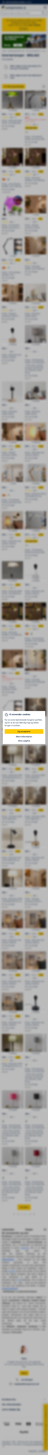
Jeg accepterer (24, 731)
